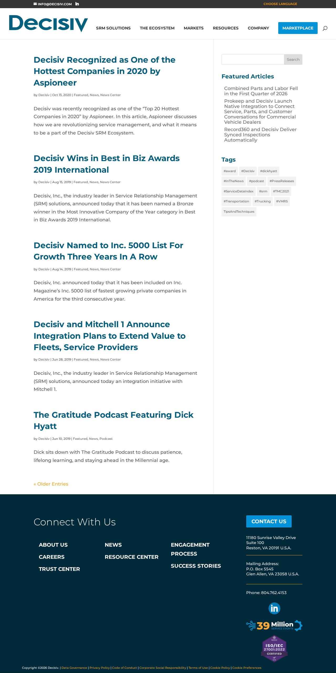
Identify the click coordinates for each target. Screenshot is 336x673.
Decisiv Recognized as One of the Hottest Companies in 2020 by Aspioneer (105, 71)
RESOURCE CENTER (132, 557)
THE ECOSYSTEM (157, 28)
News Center (110, 95)
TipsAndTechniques (239, 211)
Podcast (106, 439)
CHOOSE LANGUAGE (280, 4)
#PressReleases (282, 181)
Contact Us (268, 521)
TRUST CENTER (59, 569)
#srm (263, 191)
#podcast (256, 181)
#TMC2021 (281, 191)
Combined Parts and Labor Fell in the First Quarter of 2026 (261, 91)
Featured (81, 95)
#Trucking (263, 201)
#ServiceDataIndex (239, 191)
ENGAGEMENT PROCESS (190, 549)
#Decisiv (248, 171)
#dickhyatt (268, 171)
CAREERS (52, 557)
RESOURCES (226, 28)
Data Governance (74, 668)
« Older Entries (51, 484)
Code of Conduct (124, 668)
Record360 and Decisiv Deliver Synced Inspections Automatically (260, 135)
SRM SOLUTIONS (113, 28)
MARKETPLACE (297, 28)
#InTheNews (234, 181)
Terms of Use (198, 668)
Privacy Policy (100, 668)
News (94, 95)
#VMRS (282, 201)
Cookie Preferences (246, 668)
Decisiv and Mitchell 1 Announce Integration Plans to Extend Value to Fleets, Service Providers (110, 335)
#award (230, 171)
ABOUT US (53, 545)
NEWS (113, 545)
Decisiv (44, 95)
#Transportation (236, 201)
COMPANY (258, 28)
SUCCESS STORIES (196, 566)
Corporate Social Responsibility (162, 668)
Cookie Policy (220, 668)
